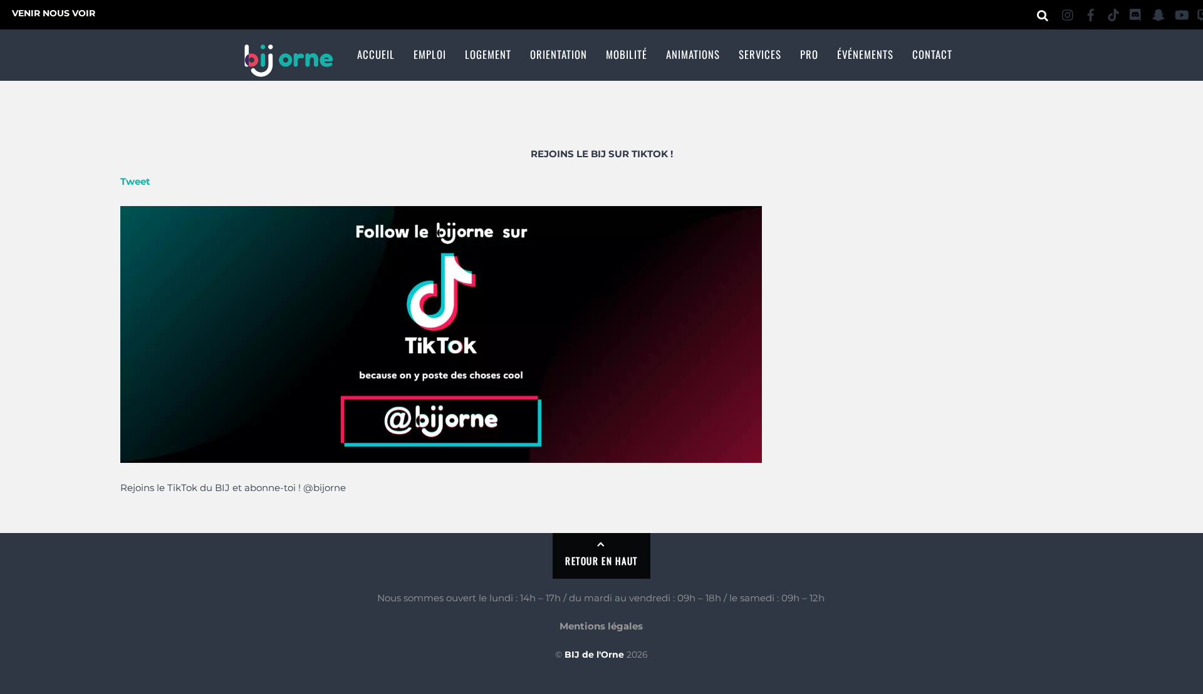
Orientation (558, 54)
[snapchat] (1158, 13)
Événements (865, 54)
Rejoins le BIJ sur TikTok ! (602, 154)
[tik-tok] (1113, 13)
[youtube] (1181, 13)
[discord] (1136, 13)
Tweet (135, 181)
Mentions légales (601, 626)
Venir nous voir (53, 13)
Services (760, 54)
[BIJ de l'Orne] (288, 69)
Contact (932, 54)
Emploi (430, 54)
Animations (693, 54)
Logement (488, 54)
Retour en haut (601, 560)
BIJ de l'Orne (594, 655)
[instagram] (1068, 13)
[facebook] (1091, 13)
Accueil (376, 54)
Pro (809, 54)
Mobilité (626, 54)
